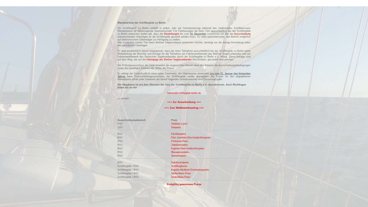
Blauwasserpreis (180, 152)
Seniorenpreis (178, 155)
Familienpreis (178, 133)
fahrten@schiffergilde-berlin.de (184, 93)
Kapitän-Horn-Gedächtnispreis (187, 148)
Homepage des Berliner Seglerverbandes (169, 59)
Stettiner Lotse (179, 123)
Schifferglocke (179, 166)
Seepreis (176, 127)
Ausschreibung (242, 33)
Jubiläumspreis (179, 144)
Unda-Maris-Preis (180, 177)
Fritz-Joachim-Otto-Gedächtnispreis (191, 137)
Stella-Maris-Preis (181, 173)
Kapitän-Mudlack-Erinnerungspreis (190, 169)
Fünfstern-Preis (179, 141)
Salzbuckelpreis (180, 162)
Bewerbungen (171, 33)
